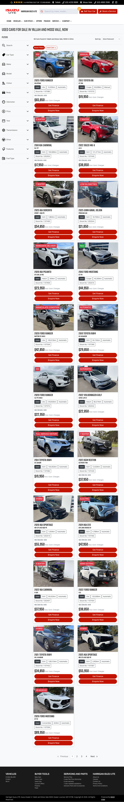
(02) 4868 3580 (103, 2)
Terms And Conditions (100, 786)
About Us (96, 777)
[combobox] (58, 11)
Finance (47, 21)
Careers (95, 779)
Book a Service (109, 11)
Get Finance (53, 105)
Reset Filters (39, 47)
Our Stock (28, 21)
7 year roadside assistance (72, 783)
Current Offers (39, 783)
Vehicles (17, 21)
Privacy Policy (97, 783)
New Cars (38, 777)
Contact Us (96, 781)
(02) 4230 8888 (71, 2)
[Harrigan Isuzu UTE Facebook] (113, 2)
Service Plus (68, 777)
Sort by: (98, 39)
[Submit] (42, 11)
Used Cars (38, 781)
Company (66, 21)
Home (9, 21)
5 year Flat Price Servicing (72, 779)
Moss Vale (87, 2)
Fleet (36, 788)
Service (55, 21)
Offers (39, 21)
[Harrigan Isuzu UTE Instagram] (116, 2)
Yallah (57, 2)
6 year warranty (69, 781)
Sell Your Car (89, 11)
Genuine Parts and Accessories (74, 786)
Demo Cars (38, 779)
